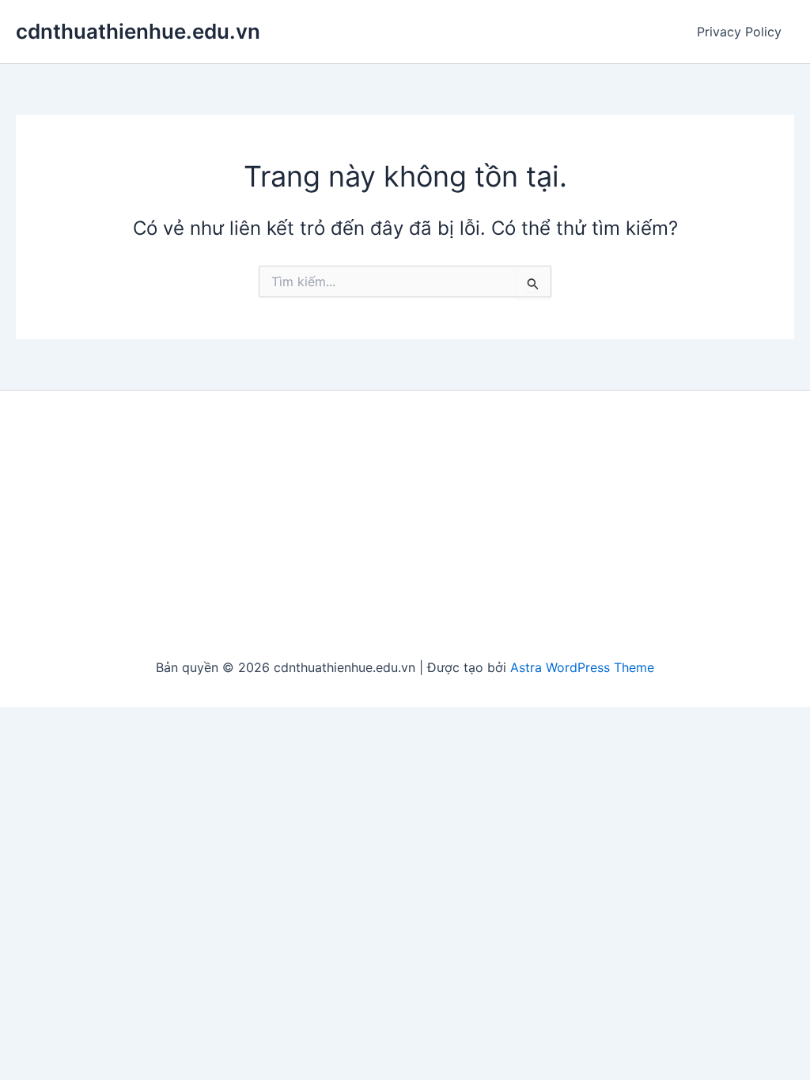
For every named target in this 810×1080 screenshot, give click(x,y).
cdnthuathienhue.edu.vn (138, 31)
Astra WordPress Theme (582, 667)
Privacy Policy (739, 32)
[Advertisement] (405, 525)
